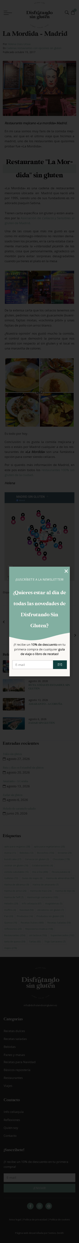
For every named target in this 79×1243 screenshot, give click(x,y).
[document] (39, 621)
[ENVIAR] (60, 664)
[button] (66, 571)
